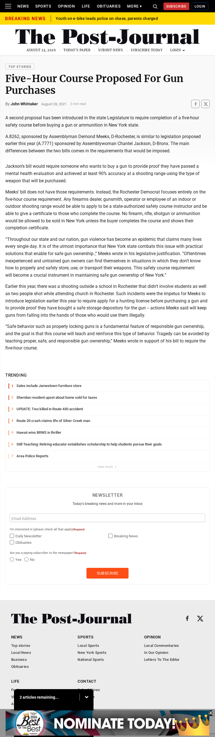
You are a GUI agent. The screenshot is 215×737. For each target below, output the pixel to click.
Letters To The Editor (162, 659)
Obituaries (109, 6)
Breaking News (126, 536)
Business (19, 659)
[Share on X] (205, 104)
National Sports (91, 659)
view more (105, 467)
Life (86, 6)
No (32, 560)
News (23, 6)
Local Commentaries (161, 645)
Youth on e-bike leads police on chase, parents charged (107, 18)
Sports (43, 6)
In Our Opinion (156, 652)
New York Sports (92, 652)
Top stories (19, 67)
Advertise (86, 704)
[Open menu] (8, 6)
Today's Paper (77, 50)
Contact (87, 681)
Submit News (110, 50)
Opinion (66, 6)
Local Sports (88, 645)
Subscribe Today (146, 50)
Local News (21, 652)
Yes (18, 560)
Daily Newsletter (28, 536)
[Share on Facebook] (195, 104)
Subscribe (176, 6)
